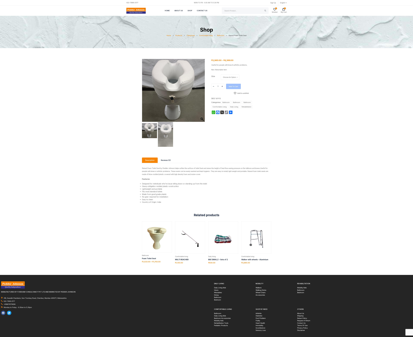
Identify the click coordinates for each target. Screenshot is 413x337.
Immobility (259, 325)
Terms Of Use (302, 325)
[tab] (150, 160)
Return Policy (302, 318)
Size (213, 76)
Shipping (300, 316)
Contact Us (202, 11)
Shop (190, 11)
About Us (178, 11)
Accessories (260, 295)
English (282, 3)
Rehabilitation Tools (221, 323)
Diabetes (259, 316)
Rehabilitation (246, 107)
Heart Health (260, 323)
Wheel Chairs (260, 292)
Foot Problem (261, 318)
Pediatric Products (221, 325)
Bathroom (226, 102)
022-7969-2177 (132, 3)
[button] (202, 91)
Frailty (258, 321)
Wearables (218, 292)
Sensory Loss (261, 330)
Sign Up (273, 3)
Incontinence (260, 328)
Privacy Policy (302, 328)
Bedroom (217, 300)
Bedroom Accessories (222, 318)
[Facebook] (3, 313)
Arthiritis (259, 313)
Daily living (234, 107)
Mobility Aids (302, 288)
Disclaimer (301, 330)
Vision (216, 290)
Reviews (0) (166, 160)
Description (149, 160)
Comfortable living (220, 107)
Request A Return (303, 321)
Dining (216, 295)
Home (167, 11)
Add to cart (233, 86)
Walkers (259, 288)
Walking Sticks (261, 290)
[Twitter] (9, 313)
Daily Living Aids (220, 288)
